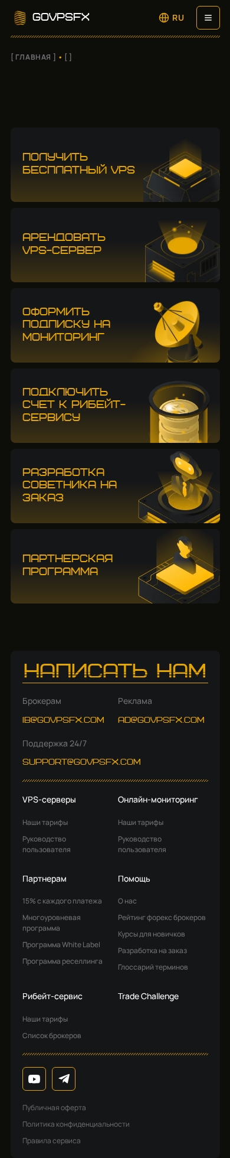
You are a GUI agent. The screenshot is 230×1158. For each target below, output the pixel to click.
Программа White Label (61, 945)
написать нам (115, 672)
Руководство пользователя (46, 844)
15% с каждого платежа (62, 901)
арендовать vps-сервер (64, 244)
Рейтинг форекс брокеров (162, 917)
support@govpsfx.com (81, 762)
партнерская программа (67, 565)
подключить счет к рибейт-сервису (74, 405)
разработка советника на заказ (69, 485)
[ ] (68, 57)
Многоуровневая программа (51, 922)
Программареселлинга (62, 961)
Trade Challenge (148, 996)
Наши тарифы (45, 822)
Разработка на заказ (152, 950)
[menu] (208, 18)
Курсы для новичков (151, 934)
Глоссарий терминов (153, 967)
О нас (127, 901)
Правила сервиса (51, 1141)
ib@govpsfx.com (63, 720)
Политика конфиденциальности (76, 1124)
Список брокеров (51, 1035)
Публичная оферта (54, 1107)
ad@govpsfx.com (161, 720)
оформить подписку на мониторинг (66, 325)
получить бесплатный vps (78, 164)
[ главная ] (34, 57)
